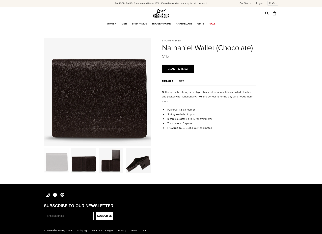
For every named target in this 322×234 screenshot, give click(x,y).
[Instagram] (47, 194)
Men (124, 23)
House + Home (161, 23)
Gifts (200, 23)
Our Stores (245, 3)
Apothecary (184, 23)
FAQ (145, 230)
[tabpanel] (209, 110)
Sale (212, 23)
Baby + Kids (139, 23)
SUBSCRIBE (104, 216)
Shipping (82, 230)
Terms (134, 230)
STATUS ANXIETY (172, 40)
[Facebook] (55, 194)
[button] (267, 13)
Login (259, 3)
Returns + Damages (102, 230)
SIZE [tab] (181, 81)
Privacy (122, 230)
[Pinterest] (62, 194)
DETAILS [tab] (167, 81)
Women (111, 23)
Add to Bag (178, 68)
